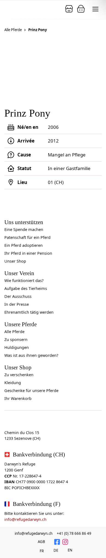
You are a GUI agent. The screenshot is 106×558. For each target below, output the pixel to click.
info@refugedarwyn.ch (25, 519)
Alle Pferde (13, 29)
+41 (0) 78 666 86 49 (74, 533)
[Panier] (69, 9)
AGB (41, 541)
